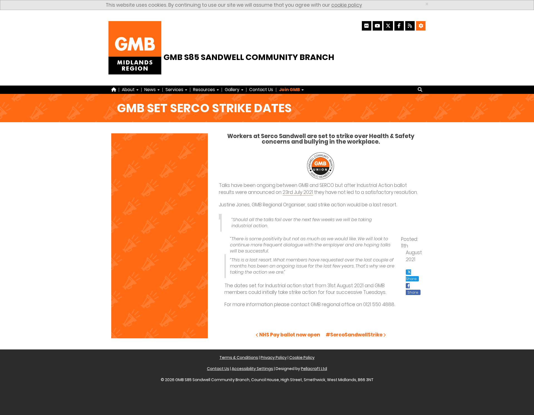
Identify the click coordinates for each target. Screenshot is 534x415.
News (150, 89)
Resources (204, 89)
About (129, 89)
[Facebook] (399, 26)
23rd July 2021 (298, 192)
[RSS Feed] (410, 26)
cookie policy (346, 5)
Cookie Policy (302, 357)
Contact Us (261, 89)
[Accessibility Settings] (421, 26)
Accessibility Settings (252, 368)
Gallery (233, 89)
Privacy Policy (274, 357)
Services (174, 89)
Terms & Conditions (238, 357)
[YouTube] (377, 26)
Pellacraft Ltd (314, 368)
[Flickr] (366, 26)
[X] (388, 26)
